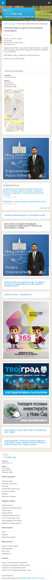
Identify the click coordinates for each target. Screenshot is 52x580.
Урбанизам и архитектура (11, 489)
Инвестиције (7, 528)
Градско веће (6, 510)
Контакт (5, 558)
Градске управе (7, 513)
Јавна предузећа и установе (11, 520)
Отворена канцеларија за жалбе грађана (16, 565)
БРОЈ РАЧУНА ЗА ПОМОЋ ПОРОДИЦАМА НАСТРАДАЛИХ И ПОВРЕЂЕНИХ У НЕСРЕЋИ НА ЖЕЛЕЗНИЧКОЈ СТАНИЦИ (23, 226)
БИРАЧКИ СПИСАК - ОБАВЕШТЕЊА (18, 295)
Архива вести (6, 554)
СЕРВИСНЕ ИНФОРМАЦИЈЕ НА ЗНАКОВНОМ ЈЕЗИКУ (24, 215)
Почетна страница (9, 24)
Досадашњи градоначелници (12, 508)
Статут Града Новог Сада (10, 518)
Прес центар (7, 542)
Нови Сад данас (8, 477)
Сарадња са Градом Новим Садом (14, 568)
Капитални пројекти (9, 537)
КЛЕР (4, 532)
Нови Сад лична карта (9, 484)
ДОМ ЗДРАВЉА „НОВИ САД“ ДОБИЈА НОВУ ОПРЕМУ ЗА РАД (24, 202)
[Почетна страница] (18, 18)
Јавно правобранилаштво (11, 515)
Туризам (4, 494)
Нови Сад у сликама (9, 496)
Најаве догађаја (11, 185)
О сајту (42, 578)
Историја (5, 486)
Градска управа (8, 501)
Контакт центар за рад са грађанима (14, 562)
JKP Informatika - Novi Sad (29, 578)
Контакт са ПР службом (10, 546)
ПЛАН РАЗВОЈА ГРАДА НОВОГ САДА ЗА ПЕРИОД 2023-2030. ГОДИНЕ (25, 431)
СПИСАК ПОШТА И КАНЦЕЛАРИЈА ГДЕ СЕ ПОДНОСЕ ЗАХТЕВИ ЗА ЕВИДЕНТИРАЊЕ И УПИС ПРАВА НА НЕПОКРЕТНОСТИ (24, 284)
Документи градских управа (11, 523)
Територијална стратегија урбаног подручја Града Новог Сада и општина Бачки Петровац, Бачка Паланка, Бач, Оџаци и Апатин (25, 443)
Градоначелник (7, 505)
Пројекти (5, 534)
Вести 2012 (6, 551)
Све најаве (43, 208)
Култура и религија (8, 491)
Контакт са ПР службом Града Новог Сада (16, 570)
